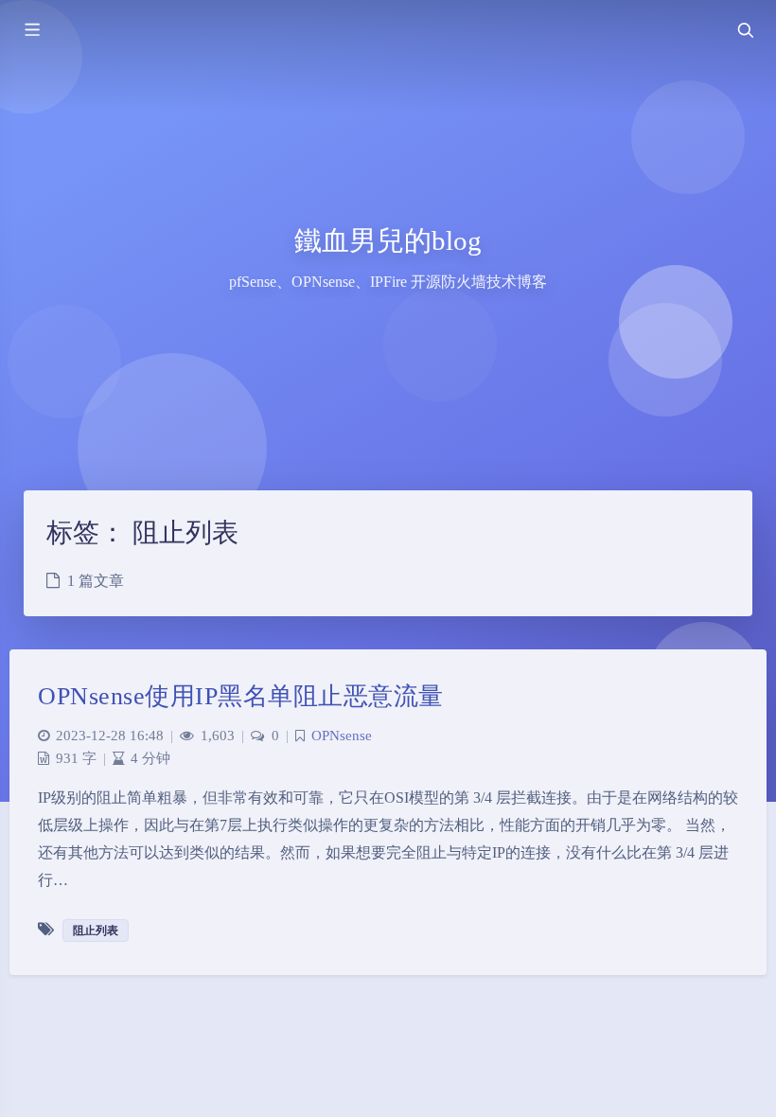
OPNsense (341, 735)
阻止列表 (95, 930)
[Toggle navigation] (745, 30)
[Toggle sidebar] (31, 30)
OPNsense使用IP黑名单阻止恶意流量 (241, 696)
